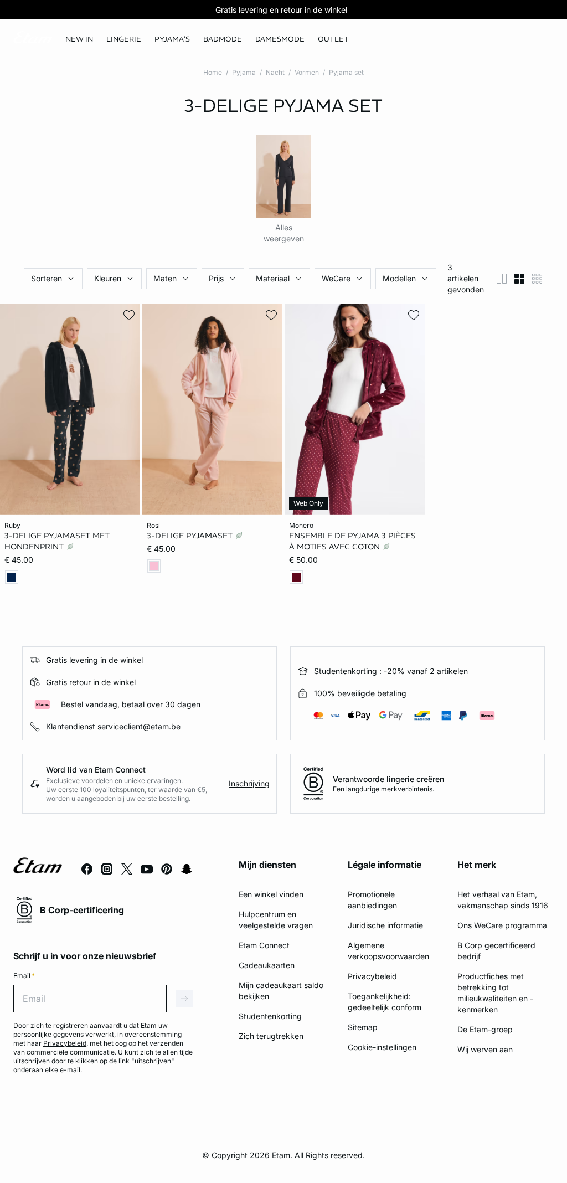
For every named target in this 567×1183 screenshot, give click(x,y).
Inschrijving (249, 783)
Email (24, 975)
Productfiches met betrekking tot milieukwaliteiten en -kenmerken (495, 992)
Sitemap (363, 1027)
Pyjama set (346, 72)
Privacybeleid (372, 976)
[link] (79, 39)
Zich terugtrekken (271, 1036)
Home (212, 72)
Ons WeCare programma (502, 925)
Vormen (307, 72)
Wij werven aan (485, 1049)
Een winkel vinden (271, 894)
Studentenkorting (270, 1016)
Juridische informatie (385, 925)
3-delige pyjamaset (191, 536)
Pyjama (244, 72)
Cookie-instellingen (382, 1047)
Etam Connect (264, 945)
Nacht (275, 72)
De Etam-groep (485, 1029)
